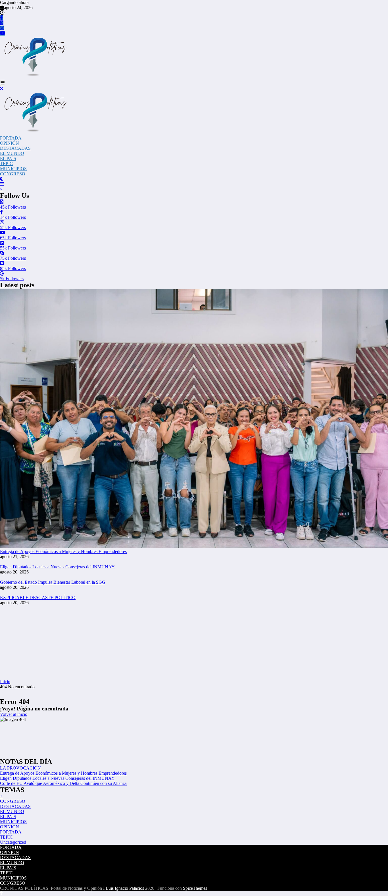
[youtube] (2, 33)
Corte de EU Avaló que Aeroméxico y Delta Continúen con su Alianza (63, 783)
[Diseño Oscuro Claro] (1, 178)
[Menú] (2, 83)
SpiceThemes (195, 888)
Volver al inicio (13, 714)
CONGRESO (12, 173)
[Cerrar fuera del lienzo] (1, 88)
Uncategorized (13, 842)
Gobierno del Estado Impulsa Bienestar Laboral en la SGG (52, 582)
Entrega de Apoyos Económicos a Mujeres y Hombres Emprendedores (63, 551)
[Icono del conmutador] (2, 184)
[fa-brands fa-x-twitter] (1, 22)
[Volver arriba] (1, 893)
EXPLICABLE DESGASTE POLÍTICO (38, 597)
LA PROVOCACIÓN (20, 768)
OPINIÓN (9, 143)
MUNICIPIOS (13, 168)
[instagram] (2, 28)
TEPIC (6, 163)
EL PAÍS (8, 158)
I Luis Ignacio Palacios (123, 888)
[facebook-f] (1, 17)
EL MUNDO (12, 153)
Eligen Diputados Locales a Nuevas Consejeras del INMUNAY (57, 566)
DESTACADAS (15, 148)
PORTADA (11, 138)
